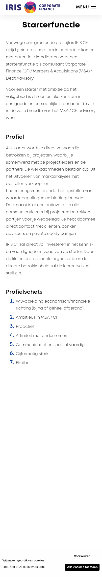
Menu (82, 7)
